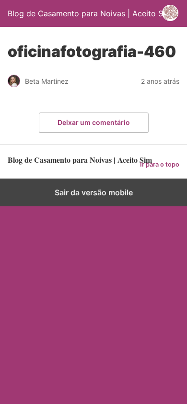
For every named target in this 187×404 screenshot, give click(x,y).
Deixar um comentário (94, 122)
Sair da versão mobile (94, 192)
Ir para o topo (159, 164)
